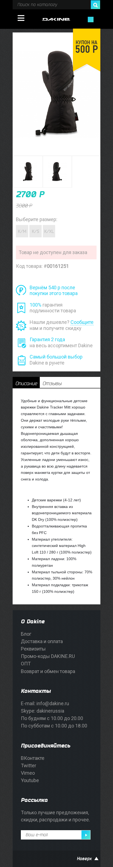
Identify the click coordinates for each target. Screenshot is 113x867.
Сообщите (82, 322)
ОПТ (26, 663)
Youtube (30, 780)
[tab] (26, 382)
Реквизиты (33, 649)
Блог (26, 634)
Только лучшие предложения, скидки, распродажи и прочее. (55, 816)
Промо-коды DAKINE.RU (48, 656)
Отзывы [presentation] (52, 383)
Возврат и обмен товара (48, 671)
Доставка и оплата (42, 641)
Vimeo (28, 773)
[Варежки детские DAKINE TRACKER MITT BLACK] (28, 172)
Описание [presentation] (26, 383)
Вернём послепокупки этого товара (54, 290)
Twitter (28, 765)
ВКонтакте (32, 758)
